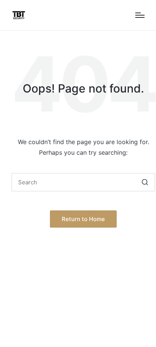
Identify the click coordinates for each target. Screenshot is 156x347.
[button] (145, 182)
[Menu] (140, 15)
